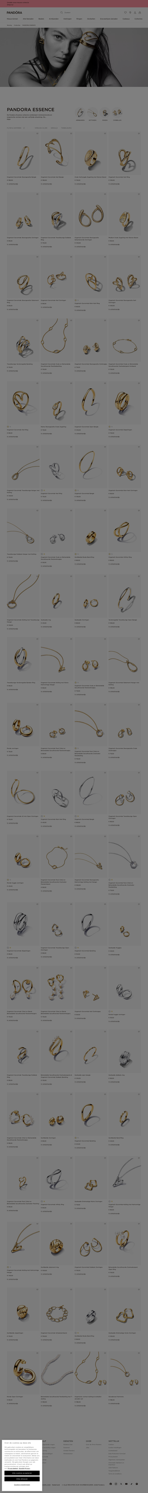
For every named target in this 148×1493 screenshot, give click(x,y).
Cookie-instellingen (22, 1485)
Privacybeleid (13, 1468)
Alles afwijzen (22, 1479)
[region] (22, 1465)
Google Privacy (24, 1468)
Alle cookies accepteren (22, 1473)
